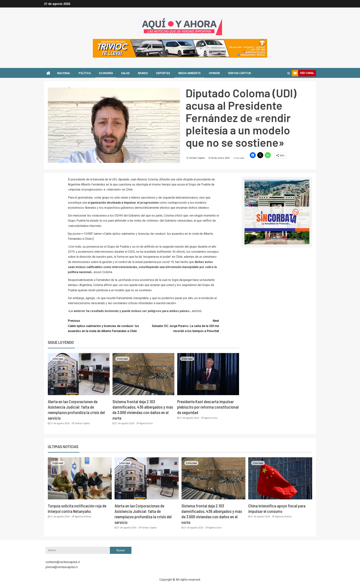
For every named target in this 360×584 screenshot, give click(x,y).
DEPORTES (163, 73)
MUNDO (143, 73)
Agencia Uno (146, 423)
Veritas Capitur (197, 158)
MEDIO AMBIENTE (189, 73)
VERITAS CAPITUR (239, 73)
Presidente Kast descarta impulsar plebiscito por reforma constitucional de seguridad (208, 407)
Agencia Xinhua (83, 516)
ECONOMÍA (106, 73)
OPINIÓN (214, 73)
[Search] (288, 73)
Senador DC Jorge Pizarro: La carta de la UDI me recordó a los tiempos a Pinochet (185, 326)
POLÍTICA (85, 73)
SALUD (125, 73)
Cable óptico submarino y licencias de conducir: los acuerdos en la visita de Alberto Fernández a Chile (103, 326)
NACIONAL (63, 73)
